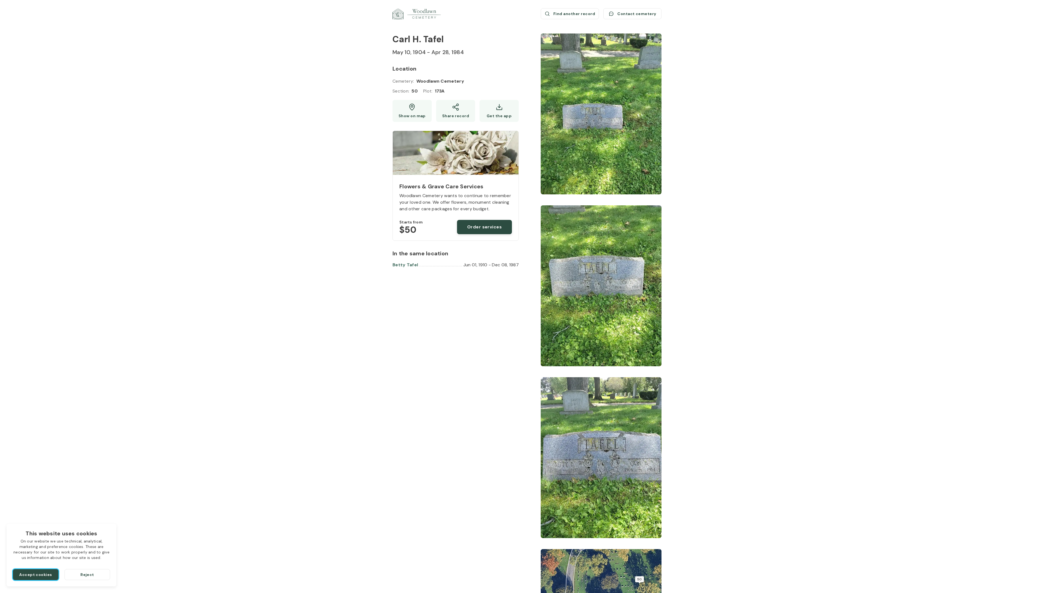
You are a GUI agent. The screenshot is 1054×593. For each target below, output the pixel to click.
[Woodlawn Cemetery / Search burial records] (417, 13)
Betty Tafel (405, 265)
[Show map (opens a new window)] (412, 111)
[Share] (455, 111)
